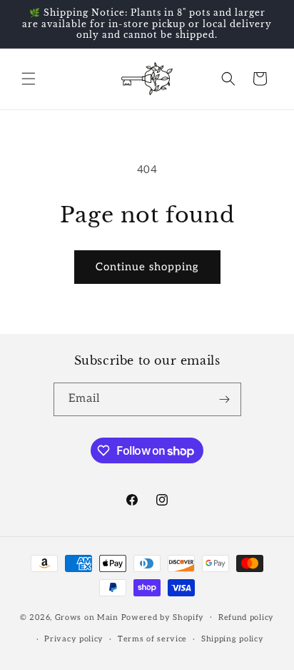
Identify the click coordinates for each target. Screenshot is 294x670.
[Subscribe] (224, 399)
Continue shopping (147, 266)
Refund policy (246, 617)
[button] (28, 78)
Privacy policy (73, 639)
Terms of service (152, 639)
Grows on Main (86, 616)
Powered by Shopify (163, 616)
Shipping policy (232, 639)
